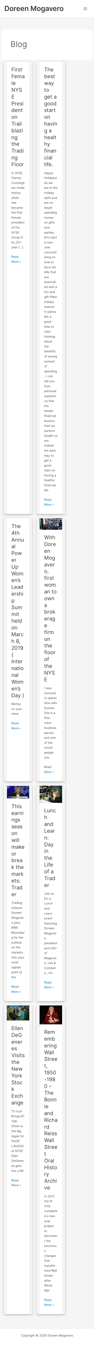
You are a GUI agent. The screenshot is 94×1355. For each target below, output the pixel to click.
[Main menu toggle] (85, 8)
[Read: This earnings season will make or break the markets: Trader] (18, 792)
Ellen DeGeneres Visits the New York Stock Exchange (18, 1065)
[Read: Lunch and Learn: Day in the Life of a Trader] (51, 794)
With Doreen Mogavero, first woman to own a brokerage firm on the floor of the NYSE (50, 608)
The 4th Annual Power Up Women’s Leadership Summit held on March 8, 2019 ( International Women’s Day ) (17, 611)
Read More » (18, 258)
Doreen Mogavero (34, 8)
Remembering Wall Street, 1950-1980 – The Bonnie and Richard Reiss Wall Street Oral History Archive (50, 1110)
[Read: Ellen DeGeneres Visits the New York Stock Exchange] (18, 1012)
